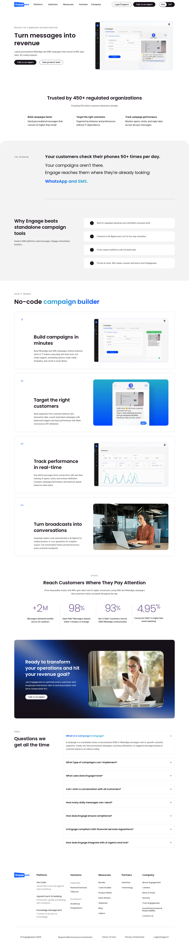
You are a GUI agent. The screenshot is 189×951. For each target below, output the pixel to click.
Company (96, 4)
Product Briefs (105, 892)
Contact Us (147, 915)
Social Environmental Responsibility (152, 909)
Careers (146, 887)
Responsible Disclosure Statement (75, 937)
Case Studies (104, 887)
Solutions (53, 4)
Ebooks (101, 882)
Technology (127, 887)
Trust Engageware (151, 903)
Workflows (75, 903)
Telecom (74, 891)
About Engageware (151, 882)
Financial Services (78, 887)
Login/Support (161, 937)
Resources (68, 4)
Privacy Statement (134, 937)
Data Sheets (104, 897)
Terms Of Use (109, 937)
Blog (100, 908)
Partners (83, 4)
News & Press (148, 892)
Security (146, 897)
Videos (101, 913)
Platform (38, 4)
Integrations (76, 908)
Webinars (102, 903)
